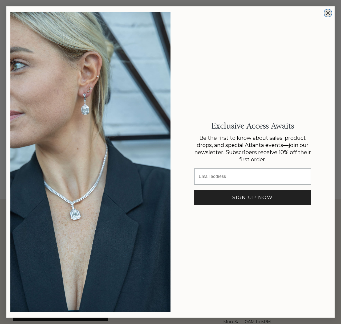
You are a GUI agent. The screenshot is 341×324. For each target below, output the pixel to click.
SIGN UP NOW (252, 197)
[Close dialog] (328, 13)
